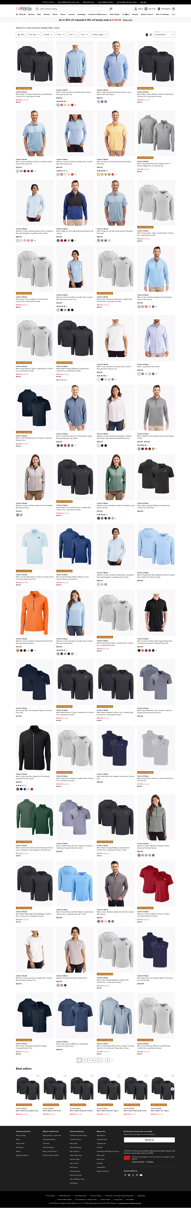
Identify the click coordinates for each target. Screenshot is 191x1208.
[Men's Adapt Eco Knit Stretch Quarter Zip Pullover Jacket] (156, 408)
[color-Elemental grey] (112, 379)
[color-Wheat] (68, 105)
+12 (116, 174)
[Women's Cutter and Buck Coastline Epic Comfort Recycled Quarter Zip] (75, 133)
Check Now (149, 1162)
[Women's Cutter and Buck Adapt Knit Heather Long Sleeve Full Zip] (116, 477)
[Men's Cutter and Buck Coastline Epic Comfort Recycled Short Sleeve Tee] (116, 338)
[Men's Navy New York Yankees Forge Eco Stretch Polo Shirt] (35, 682)
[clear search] (111, 8)
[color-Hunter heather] (105, 101)
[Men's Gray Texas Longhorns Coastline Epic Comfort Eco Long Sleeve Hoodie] (35, 269)
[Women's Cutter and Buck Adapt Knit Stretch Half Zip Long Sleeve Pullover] (35, 613)
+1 (115, 379)
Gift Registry (73, 1183)
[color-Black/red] (32, 650)
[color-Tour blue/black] (58, 240)
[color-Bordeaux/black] (65, 240)
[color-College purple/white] (32, 240)
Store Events (74, 1167)
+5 (75, 240)
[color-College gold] (102, 174)
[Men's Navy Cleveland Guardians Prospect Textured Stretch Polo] (35, 1016)
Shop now (127, 20)
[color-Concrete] (105, 379)
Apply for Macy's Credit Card (52, 1135)
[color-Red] (72, 105)
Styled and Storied (103, 1171)
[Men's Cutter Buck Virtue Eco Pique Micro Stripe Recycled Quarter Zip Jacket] (75, 408)
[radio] (58, 105)
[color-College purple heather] (32, 171)
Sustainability (101, 1167)
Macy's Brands (74, 1151)
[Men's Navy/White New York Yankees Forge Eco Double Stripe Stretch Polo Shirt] (156, 682)
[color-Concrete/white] (21, 240)
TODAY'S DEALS (48, 2)
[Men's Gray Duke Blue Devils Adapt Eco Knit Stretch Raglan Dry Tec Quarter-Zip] (156, 133)
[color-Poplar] (142, 448)
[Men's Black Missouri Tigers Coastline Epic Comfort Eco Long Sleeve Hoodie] (75, 682)
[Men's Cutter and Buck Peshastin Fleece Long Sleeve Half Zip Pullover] (116, 64)
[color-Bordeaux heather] (24, 171)
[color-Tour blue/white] (105, 584)
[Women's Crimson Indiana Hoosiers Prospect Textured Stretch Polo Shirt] (156, 884)
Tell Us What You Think (77, 1179)
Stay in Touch (74, 1163)
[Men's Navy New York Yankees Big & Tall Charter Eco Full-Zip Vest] (156, 950)
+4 (35, 171)
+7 (156, 449)
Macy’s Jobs (101, 1155)
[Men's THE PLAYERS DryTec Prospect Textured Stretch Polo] (35, 408)
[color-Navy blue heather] (105, 518)
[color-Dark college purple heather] (65, 985)
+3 (75, 445)
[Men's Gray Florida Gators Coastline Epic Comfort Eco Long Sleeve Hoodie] (116, 613)
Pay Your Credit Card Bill (50, 1155)
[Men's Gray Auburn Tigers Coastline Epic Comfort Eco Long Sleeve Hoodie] (156, 203)
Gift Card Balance (48, 1147)
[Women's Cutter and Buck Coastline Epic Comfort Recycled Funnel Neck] (75, 613)
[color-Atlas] (58, 105)
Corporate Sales (102, 1139)
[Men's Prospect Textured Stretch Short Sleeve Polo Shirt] (116, 133)
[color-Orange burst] (109, 174)
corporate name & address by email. (130, 1203)
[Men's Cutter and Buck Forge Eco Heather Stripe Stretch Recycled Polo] (35, 133)
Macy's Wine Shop (76, 1155)
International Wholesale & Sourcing (108, 1151)
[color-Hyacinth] (65, 310)
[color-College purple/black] (68, 445)
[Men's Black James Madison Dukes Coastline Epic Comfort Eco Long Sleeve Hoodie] (156, 64)
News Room (100, 1159)
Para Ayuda (19, 1147)
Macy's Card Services (50, 1151)
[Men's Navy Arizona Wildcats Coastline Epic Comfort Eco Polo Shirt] (75, 1016)
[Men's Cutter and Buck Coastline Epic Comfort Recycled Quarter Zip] (75, 64)
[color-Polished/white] (109, 240)
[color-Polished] (68, 240)
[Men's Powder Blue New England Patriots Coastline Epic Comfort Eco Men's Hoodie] (156, 547)
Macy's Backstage (75, 1147)
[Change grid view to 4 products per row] (147, 35)
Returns (18, 1151)
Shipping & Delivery (22, 1155)
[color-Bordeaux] (61, 310)
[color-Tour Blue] (24, 789)
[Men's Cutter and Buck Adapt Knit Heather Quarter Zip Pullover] (116, 884)
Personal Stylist (74, 1159)
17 (107, 1060)
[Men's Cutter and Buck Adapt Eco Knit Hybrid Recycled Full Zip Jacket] (35, 748)
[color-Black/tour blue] (24, 650)
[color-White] (98, 379)
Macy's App (73, 1143)
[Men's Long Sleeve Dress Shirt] (156, 338)
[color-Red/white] (28, 240)
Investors (99, 1147)
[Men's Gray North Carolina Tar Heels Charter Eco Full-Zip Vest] (156, 748)
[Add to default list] (38, 1076)
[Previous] (18, 64)
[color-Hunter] (149, 448)
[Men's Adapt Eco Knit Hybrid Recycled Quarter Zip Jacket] (75, 203)
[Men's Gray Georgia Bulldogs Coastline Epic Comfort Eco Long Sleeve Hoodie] (116, 950)
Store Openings (75, 1171)
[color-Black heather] (153, 306)
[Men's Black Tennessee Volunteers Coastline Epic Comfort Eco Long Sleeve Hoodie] (35, 64)
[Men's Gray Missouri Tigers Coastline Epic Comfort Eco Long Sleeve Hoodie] (35, 338)
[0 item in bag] (173, 9)
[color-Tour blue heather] (102, 101)
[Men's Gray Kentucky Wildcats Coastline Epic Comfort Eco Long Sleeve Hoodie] (156, 1016)
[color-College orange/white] (24, 240)
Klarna (18, 1139)
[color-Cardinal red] (146, 650)
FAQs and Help (20, 1135)
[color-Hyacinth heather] (149, 855)
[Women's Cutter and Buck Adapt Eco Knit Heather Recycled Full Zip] (35, 477)
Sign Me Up (149, 1140)
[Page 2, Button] (112, 1060)
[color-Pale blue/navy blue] (142, 374)
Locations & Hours (75, 1139)
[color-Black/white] (105, 240)
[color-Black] (72, 310)
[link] (35, 97)
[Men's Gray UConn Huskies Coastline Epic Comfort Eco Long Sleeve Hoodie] (75, 748)
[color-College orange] (61, 105)
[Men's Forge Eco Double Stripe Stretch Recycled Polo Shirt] (116, 203)
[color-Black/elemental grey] (153, 374)
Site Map (99, 1163)
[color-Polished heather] (149, 306)
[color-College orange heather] (21, 171)
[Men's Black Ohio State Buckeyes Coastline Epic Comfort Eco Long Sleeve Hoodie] (55, 1088)
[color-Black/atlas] (21, 650)
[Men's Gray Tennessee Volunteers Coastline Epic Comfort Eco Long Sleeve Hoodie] (116, 269)
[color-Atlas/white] (17, 240)
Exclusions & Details (138, 1162)
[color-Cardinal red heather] (28, 171)
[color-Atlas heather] (98, 101)
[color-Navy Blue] (21, 789)
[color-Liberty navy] (102, 445)
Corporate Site (101, 1143)
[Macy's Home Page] (24, 9)
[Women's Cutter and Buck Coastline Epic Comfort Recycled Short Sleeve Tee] (75, 269)
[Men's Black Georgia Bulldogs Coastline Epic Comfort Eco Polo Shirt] (156, 477)
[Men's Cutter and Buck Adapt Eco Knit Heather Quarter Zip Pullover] (156, 269)
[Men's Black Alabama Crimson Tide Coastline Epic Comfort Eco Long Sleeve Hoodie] (116, 682)
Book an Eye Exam (76, 1175)
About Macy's (101, 1135)
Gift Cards (46, 1143)
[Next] (51, 64)
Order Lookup (20, 1143)
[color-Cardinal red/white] (102, 240)
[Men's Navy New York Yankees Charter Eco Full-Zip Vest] (116, 748)
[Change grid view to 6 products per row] (151, 35)
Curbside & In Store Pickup (78, 1135)
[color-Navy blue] (72, 240)
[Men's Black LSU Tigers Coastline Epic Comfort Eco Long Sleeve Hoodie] (163, 1088)
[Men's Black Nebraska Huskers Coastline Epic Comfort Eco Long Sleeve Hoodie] (82, 1088)
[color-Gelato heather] (102, 518)
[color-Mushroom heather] (21, 515)
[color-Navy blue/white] (72, 445)
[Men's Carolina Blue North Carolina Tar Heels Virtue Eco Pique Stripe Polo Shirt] (35, 547)
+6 (156, 374)
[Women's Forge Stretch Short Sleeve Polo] (75, 950)
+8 (75, 105)
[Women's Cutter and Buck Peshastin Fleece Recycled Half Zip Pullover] (156, 817)
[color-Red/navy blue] (61, 240)
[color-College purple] (149, 650)
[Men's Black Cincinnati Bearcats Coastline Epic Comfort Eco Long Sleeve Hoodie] (75, 477)
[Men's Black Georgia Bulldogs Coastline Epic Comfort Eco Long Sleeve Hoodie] (75, 338)
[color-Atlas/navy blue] (58, 445)
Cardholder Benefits (49, 1139)
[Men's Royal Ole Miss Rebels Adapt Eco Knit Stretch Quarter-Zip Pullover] (75, 547)
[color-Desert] (65, 105)
